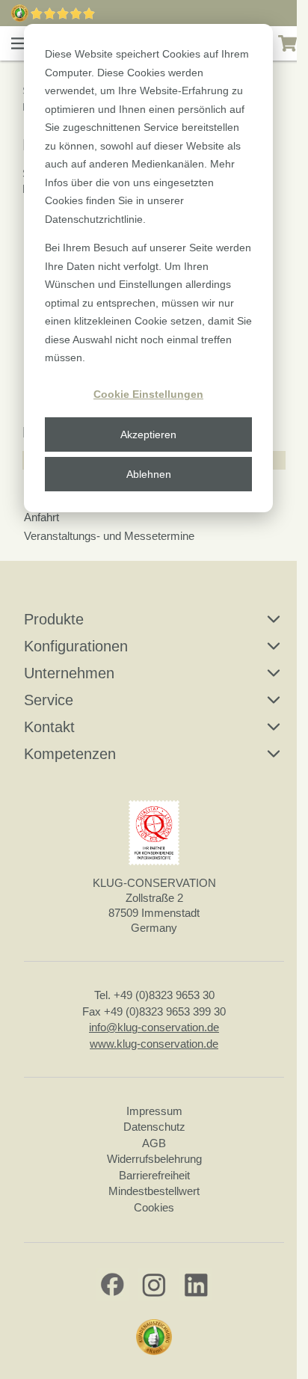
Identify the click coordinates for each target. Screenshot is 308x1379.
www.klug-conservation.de (154, 1043)
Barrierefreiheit (154, 1175)
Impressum (154, 1111)
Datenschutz (154, 1126)
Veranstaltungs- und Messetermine (109, 535)
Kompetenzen (70, 754)
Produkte (54, 619)
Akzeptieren (148, 434)
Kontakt (49, 727)
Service (48, 700)
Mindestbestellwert (154, 1191)
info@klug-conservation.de (154, 1027)
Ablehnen (148, 474)
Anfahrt (41, 517)
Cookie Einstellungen (148, 394)
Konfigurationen (76, 646)
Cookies (154, 1207)
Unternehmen (69, 673)
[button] (19, 43)
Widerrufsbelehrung (154, 1158)
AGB (154, 1143)
